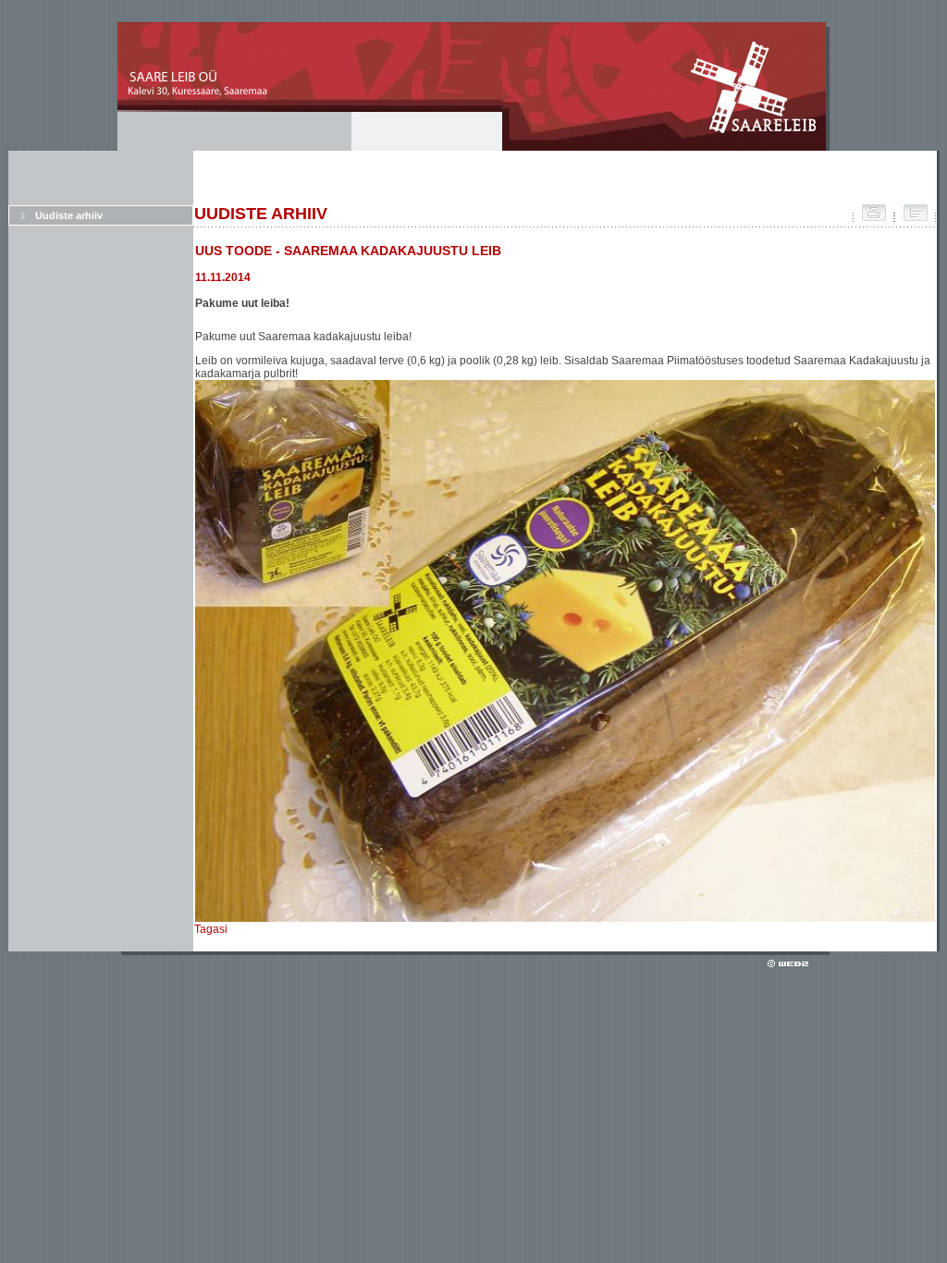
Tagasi (211, 929)
